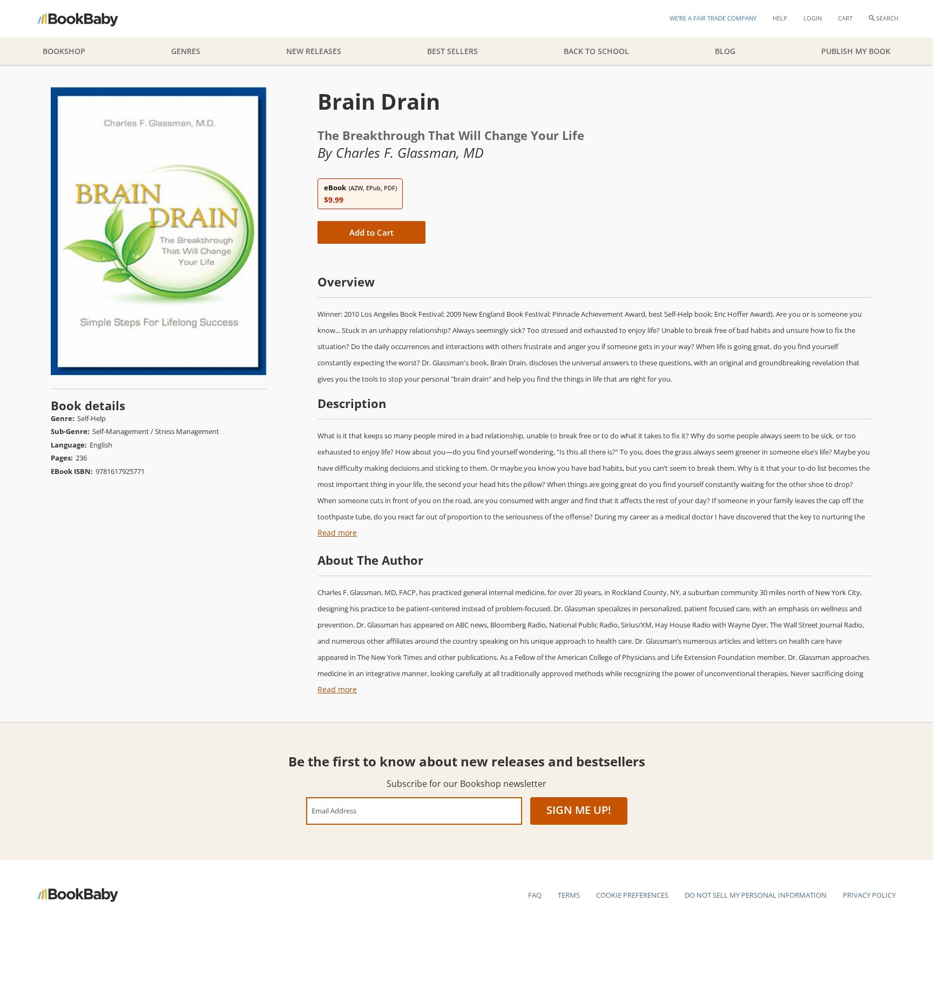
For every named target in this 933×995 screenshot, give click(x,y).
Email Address (334, 810)
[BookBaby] (87, 19)
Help (780, 18)
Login (812, 18)
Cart (845, 18)
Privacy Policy (869, 895)
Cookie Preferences (632, 895)
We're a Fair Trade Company (713, 18)
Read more (337, 532)
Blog (725, 51)
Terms (569, 895)
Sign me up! (578, 810)
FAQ (535, 895)
